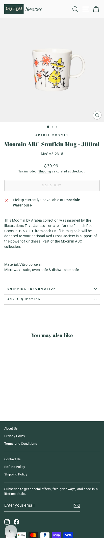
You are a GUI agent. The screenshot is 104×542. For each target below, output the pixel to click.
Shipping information (31, 288)
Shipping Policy (15, 474)
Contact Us (12, 459)
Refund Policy (14, 467)
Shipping (44, 171)
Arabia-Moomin (51, 135)
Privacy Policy (14, 436)
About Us (11, 428)
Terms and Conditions (20, 443)
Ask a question (24, 299)
